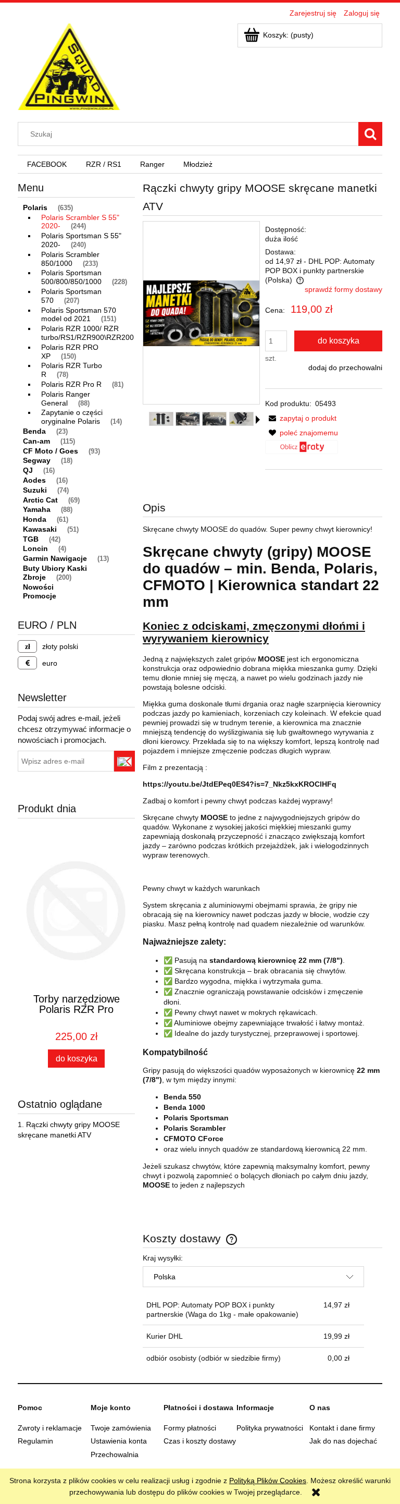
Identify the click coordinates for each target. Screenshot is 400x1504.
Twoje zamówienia (121, 1428)
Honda (34, 519)
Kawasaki (40, 529)
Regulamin (35, 1441)
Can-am (36, 441)
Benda (34, 431)
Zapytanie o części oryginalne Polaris (72, 416)
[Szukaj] (370, 134)
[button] (258, 419)
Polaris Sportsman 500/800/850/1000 (71, 277)
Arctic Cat (40, 500)
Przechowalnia (115, 1454)
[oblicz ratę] (301, 451)
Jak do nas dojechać (343, 1441)
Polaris (35, 207)
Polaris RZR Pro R (71, 384)
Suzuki (35, 490)
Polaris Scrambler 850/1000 (70, 258)
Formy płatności (190, 1428)
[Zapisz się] (124, 761)
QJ (28, 470)
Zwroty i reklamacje (50, 1428)
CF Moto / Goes (50, 451)
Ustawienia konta (119, 1441)
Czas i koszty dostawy (200, 1441)
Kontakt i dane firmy (342, 1428)
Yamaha (37, 509)
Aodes (34, 480)
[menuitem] (47, 164)
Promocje (39, 596)
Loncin (35, 548)
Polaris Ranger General (65, 398)
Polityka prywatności (269, 1428)
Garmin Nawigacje (55, 558)
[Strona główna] (69, 65)
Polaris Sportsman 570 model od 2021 (78, 314)
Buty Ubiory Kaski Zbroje (55, 572)
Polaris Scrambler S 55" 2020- (80, 221)
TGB (31, 539)
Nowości (38, 587)
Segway (37, 460)
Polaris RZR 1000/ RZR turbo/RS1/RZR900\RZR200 (87, 332)
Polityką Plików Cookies (267, 1480)
